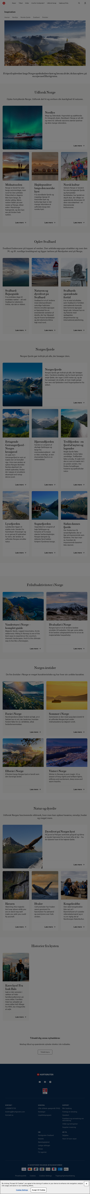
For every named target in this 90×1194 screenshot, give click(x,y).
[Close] (86, 1183)
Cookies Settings (22, 1190)
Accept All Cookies (38, 1190)
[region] (45, 1187)
